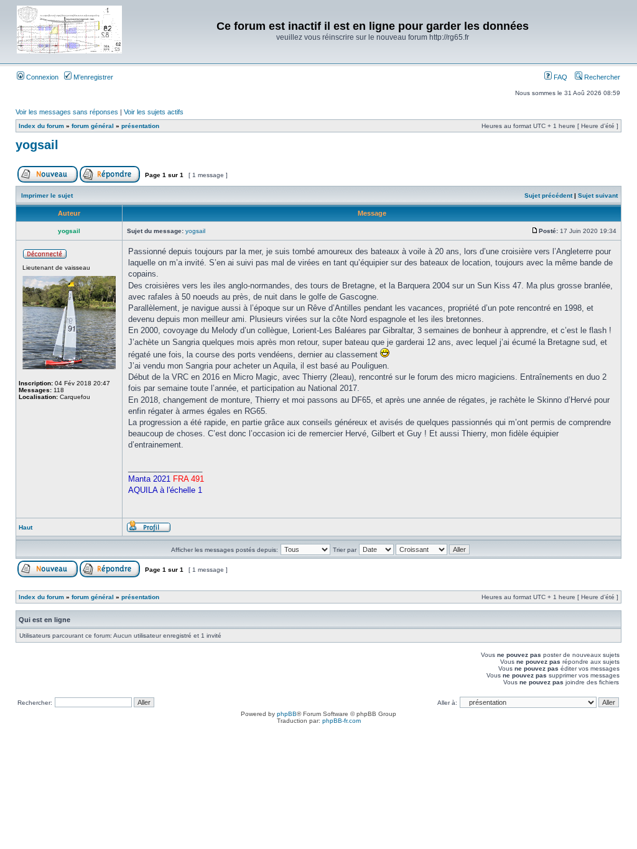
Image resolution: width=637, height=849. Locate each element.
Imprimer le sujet (47, 195)
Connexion (41, 77)
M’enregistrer (92, 77)
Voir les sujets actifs (154, 112)
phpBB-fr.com (341, 720)
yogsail (37, 145)
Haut (25, 527)
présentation (140, 125)
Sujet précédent (548, 195)
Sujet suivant (598, 195)
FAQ (559, 77)
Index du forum (41, 125)
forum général (93, 125)
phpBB (287, 713)
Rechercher (601, 77)
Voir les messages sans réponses (67, 112)
